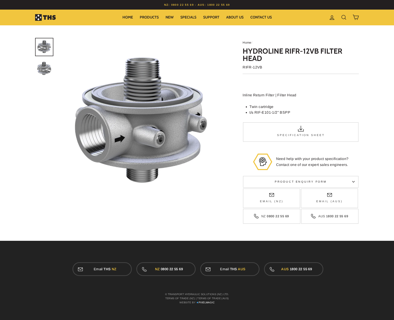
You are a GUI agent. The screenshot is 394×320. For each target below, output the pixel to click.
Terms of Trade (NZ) (180, 298)
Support (211, 17)
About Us (235, 17)
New (170, 17)
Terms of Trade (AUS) (213, 298)
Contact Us (261, 17)
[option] (197, 4)
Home (127, 17)
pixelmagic (207, 302)
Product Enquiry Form (301, 181)
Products (149, 17)
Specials (188, 17)
